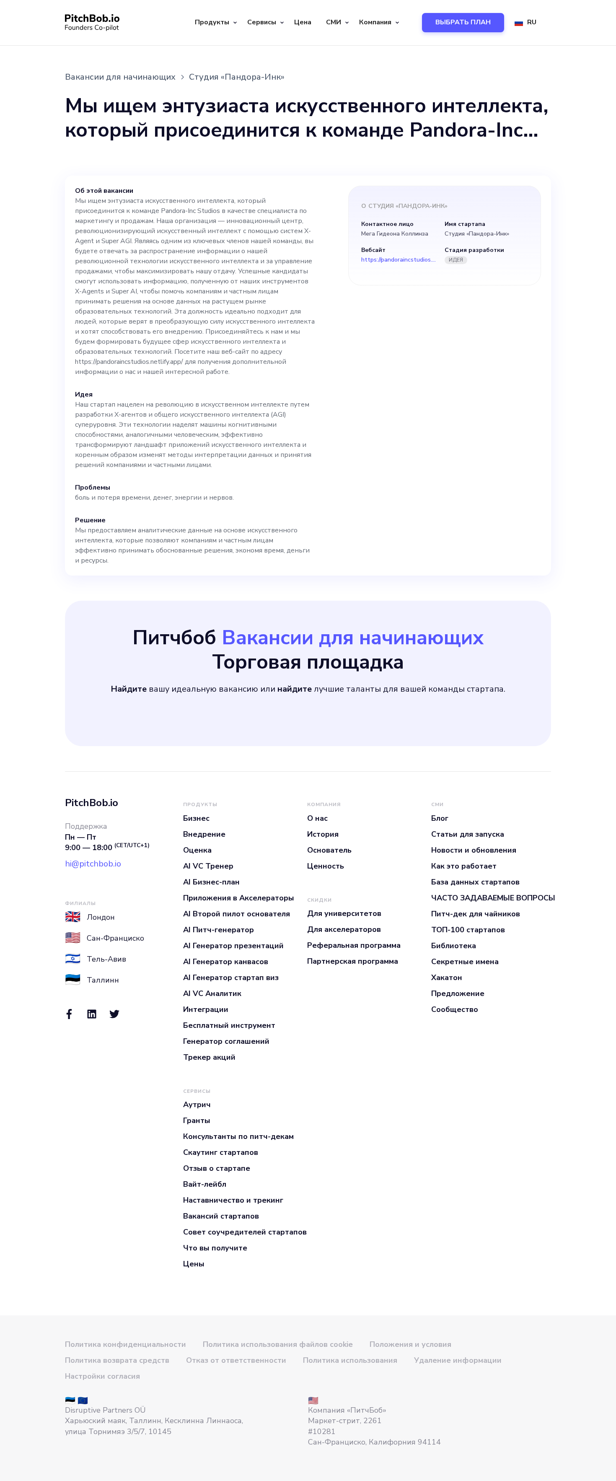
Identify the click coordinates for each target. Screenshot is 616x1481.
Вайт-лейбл (204, 1184)
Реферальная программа (354, 945)
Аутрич (197, 1104)
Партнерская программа (352, 961)
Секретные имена (465, 961)
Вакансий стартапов (221, 1216)
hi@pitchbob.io (93, 863)
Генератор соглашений (226, 1041)
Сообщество (454, 1009)
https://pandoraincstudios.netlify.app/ (399, 260)
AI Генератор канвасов (225, 961)
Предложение (457, 993)
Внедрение (204, 834)
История (323, 834)
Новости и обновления (473, 850)
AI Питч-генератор (218, 930)
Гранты (196, 1120)
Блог (439, 818)
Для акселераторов (344, 929)
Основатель (329, 850)
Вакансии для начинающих (120, 77)
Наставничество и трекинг (233, 1200)
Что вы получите (215, 1248)
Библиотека (453, 945)
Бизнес (196, 818)
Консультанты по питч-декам (238, 1136)
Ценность (325, 866)
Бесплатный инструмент (229, 1025)
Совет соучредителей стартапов (245, 1232)
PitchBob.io (91, 802)
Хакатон (446, 977)
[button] (215, 23)
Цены (193, 1264)
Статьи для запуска (467, 834)
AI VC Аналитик (212, 993)
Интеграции (205, 1009)
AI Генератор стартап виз (231, 977)
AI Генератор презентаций (233, 945)
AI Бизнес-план (211, 882)
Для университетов (344, 913)
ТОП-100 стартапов (468, 930)
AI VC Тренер (208, 866)
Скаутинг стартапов (220, 1152)
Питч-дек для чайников (475, 914)
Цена (302, 22)
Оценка (197, 850)
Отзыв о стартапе (216, 1168)
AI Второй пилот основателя (236, 914)
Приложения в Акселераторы (238, 898)
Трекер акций (209, 1057)
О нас (317, 818)
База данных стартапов (475, 882)
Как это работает (464, 866)
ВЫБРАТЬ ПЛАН (463, 22)
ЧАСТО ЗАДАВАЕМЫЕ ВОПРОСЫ (493, 898)
